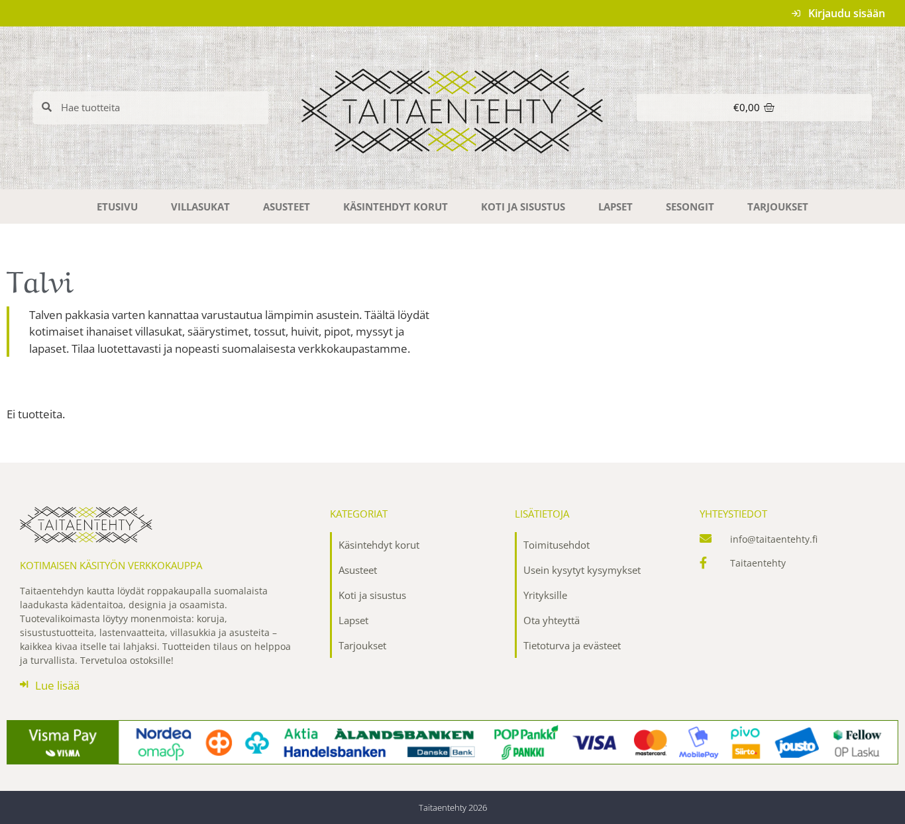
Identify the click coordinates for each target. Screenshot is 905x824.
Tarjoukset (777, 206)
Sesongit (690, 206)
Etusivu (117, 206)
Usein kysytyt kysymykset (582, 569)
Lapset (615, 206)
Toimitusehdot (556, 544)
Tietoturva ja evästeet (572, 645)
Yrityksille (545, 595)
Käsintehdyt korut (395, 206)
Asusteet (286, 206)
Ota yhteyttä (551, 620)
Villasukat (200, 206)
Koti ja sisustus (523, 206)
